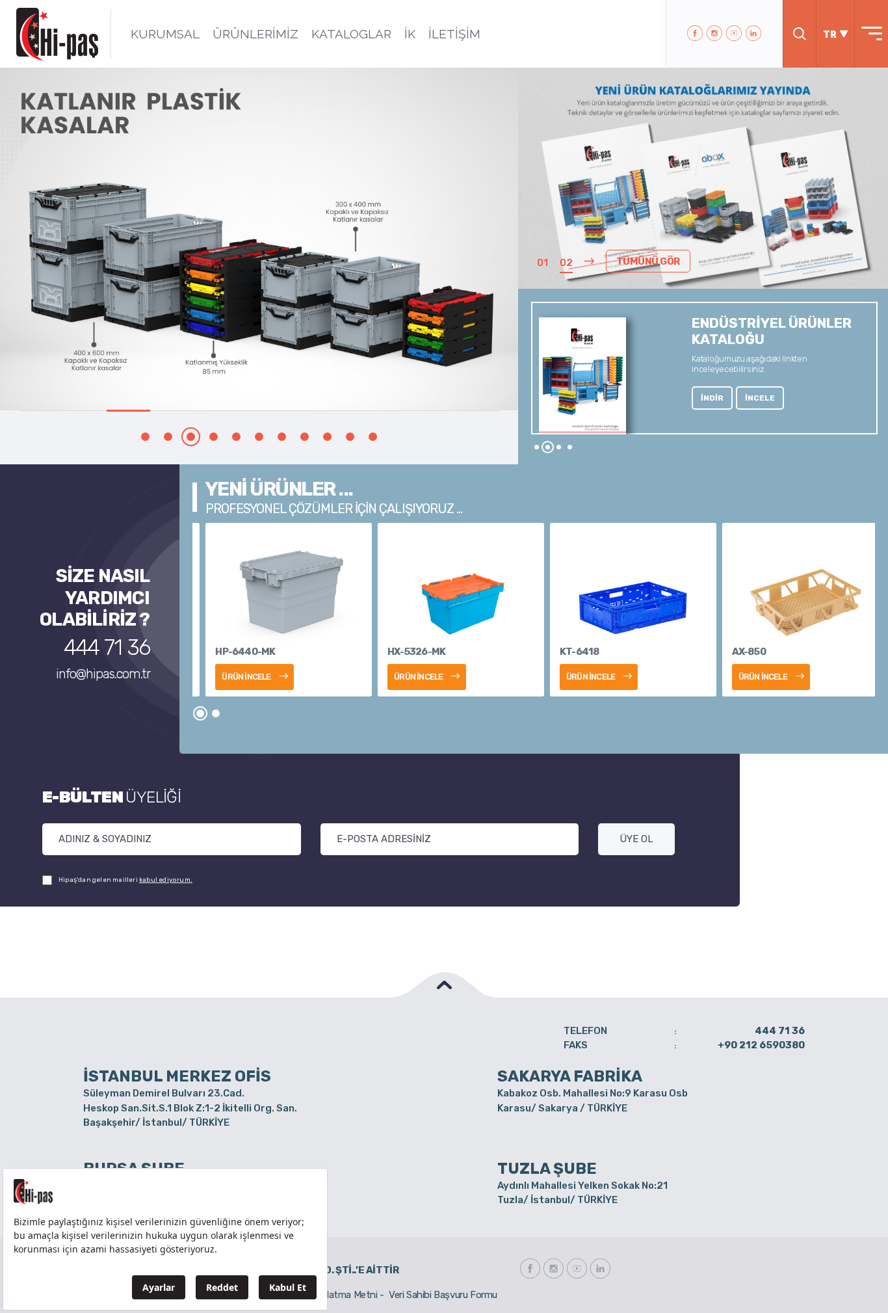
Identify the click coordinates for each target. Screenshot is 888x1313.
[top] (444, 985)
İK (409, 34)
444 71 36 (107, 647)
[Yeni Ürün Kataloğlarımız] (702, 190)
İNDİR (712, 398)
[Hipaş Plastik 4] (260, 239)
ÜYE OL (636, 839)
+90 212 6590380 (761, 1045)
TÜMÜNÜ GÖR (648, 261)
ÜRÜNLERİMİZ (255, 34)
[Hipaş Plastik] (57, 34)
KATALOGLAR (351, 34)
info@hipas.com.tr (103, 674)
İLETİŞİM (454, 34)
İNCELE (760, 398)
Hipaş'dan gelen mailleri (125, 880)
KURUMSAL (165, 34)
